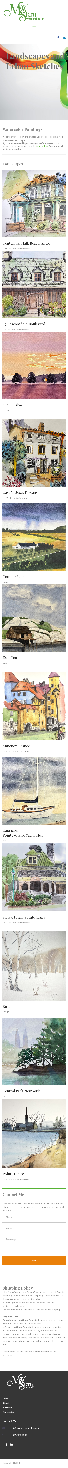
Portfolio (7, 1408)
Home (6, 1399)
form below (42, 146)
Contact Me (9, 1412)
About (6, 1403)
